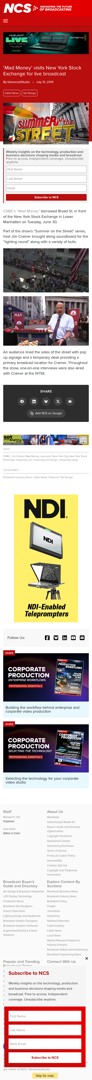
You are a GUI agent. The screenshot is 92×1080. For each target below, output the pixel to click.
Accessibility (54, 861)
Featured (54, 477)
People (51, 906)
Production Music (13, 901)
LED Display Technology (17, 896)
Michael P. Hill (11, 817)
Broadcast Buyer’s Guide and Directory (20, 884)
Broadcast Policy (57, 901)
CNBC (6, 456)
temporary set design (45, 460)
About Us (55, 812)
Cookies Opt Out (57, 865)
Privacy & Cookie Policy (61, 856)
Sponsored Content (58, 841)
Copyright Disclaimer (59, 836)
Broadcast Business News (62, 891)
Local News (54, 935)
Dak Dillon (9, 829)
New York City (60, 456)
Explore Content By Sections (63, 884)
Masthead (53, 817)
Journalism (53, 911)
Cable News (12, 93)
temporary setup (68, 460)
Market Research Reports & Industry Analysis (63, 942)
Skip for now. (45, 1076)
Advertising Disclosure (60, 846)
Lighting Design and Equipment (21, 916)
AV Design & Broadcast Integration (23, 891)
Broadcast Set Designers (18, 906)
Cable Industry (55, 926)
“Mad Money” (28, 211)
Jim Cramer (18, 456)
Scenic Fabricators (14, 911)
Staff (7, 812)
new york (45, 456)
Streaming (53, 916)
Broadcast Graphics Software (20, 926)
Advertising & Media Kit (61, 822)
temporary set (24, 460)
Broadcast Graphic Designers (20, 921)
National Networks (58, 921)
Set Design (29, 93)
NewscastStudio (18, 82)
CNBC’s (9, 211)
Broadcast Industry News (17, 477)
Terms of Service (57, 851)
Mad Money (32, 456)
